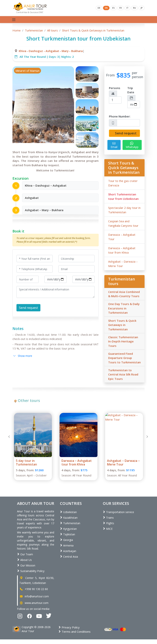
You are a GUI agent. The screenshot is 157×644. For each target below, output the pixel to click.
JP (142, 7)
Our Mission (27, 565)
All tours (52, 30)
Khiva (22, 51)
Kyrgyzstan (69, 529)
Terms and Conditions (76, 631)
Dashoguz (36, 51)
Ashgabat (52, 51)
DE (99, 7)
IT (127, 7)
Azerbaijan (69, 551)
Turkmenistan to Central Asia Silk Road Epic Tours (123, 374)
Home (16, 30)
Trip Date (130, 90)
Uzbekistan (69, 512)
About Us (26, 560)
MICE (109, 529)
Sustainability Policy (32, 571)
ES (113, 7)
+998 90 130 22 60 (36, 589)
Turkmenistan (34, 30)
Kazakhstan (70, 517)
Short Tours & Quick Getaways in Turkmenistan (93, 30)
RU (134, 7)
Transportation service (119, 512)
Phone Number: (119, 116)
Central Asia (70, 556)
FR (120, 7)
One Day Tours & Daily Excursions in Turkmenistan (124, 308)
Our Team (26, 554)
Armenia (68, 545)
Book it (18, 231)
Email (114, 147)
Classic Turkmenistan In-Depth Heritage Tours (123, 341)
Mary (65, 51)
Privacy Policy (70, 627)
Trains (109, 517)
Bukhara (77, 51)
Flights (109, 523)
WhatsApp (132, 147)
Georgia (67, 540)
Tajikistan (68, 534)
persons (114, 88)
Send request (125, 133)
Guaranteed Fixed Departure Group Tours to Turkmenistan (124, 358)
